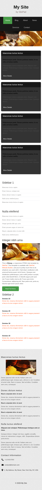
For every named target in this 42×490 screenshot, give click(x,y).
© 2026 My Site (21, 483)
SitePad (4, 265)
